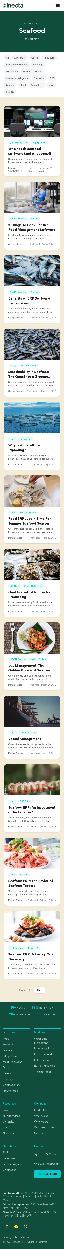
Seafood (8, 1044)
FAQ (5, 1110)
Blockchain (12, 71)
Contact (26, 1237)
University (8, 1121)
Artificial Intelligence (16, 64)
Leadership (40, 1110)
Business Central (32, 71)
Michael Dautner (16, 753)
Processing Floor (44, 1048)
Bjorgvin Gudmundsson (15, 169)
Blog (5, 1127)
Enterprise (9, 1158)
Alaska (34, 57)
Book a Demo (47, 1174)
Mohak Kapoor (15, 464)
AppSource (50, 57)
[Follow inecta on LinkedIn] (6, 1226)
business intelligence (17, 78)
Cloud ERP (37, 85)
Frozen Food (10, 1090)
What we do (41, 1115)
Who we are (41, 1121)
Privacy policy (11, 1237)
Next (39, 990)
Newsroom (9, 1133)
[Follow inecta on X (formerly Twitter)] (25, 1226)
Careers (38, 1133)
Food (6, 1038)
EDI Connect (42, 1060)
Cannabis (39, 78)
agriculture (20, 57)
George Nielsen (15, 244)
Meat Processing (12, 1061)
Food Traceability (44, 1054)
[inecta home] (13, 5)
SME (5, 1152)
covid (51, 85)
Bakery (7, 1073)
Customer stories (44, 1127)
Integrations (10, 1056)
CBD (52, 78)
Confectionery (11, 1085)
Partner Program (12, 1164)
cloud (23, 85)
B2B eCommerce (44, 1065)
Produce (8, 1050)
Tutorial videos (11, 1115)
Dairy (6, 1067)
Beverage (38, 64)
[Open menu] (57, 5)
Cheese (10, 85)
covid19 (10, 91)
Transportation (43, 1071)
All (7, 57)
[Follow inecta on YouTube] (16, 1226)
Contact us (9, 1169)
